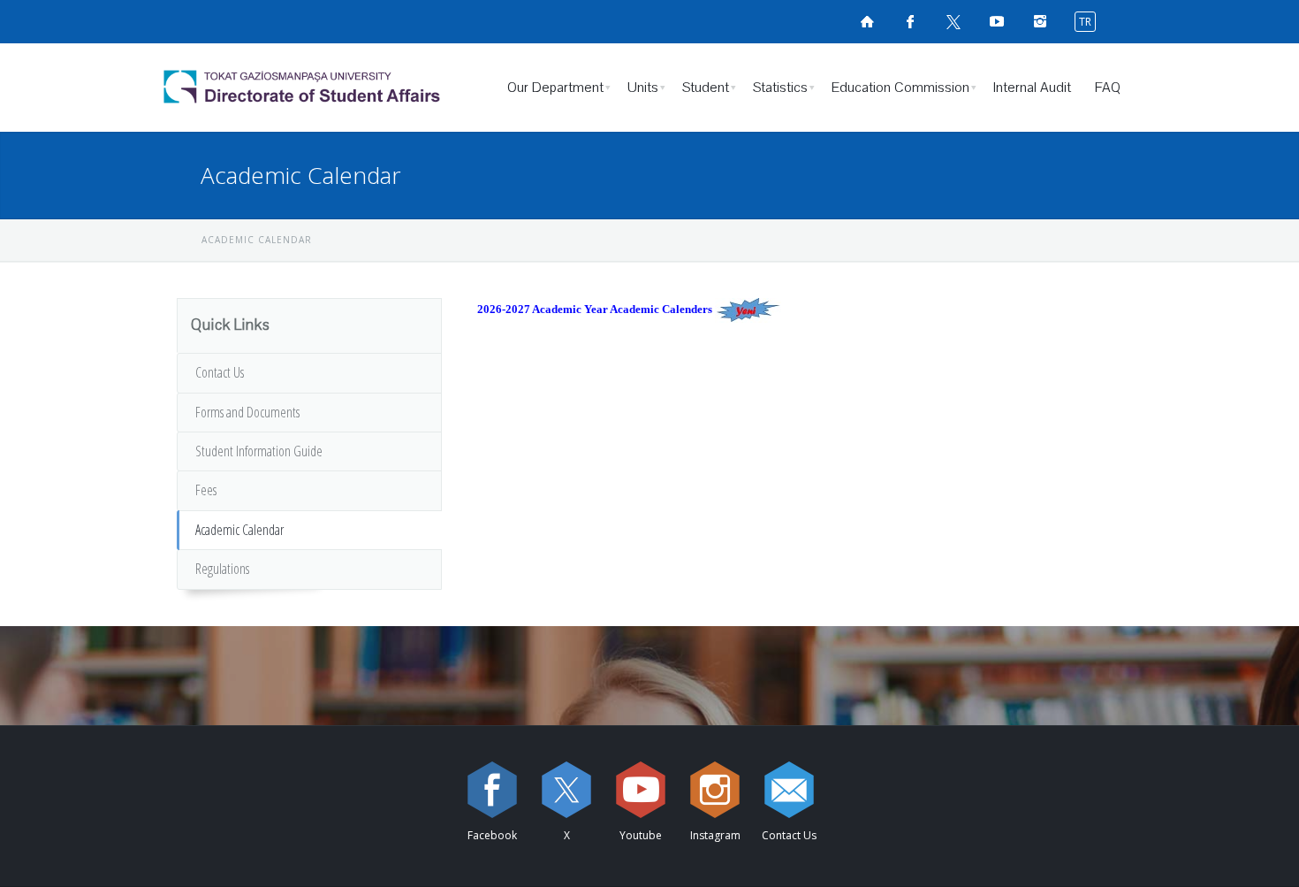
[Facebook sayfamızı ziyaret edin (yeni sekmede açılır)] (910, 21)
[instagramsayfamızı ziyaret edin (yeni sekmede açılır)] (1040, 21)
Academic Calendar (239, 529)
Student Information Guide (259, 451)
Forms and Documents (247, 412)
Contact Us (219, 372)
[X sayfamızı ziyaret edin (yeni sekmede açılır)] (953, 21)
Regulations (222, 568)
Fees (205, 490)
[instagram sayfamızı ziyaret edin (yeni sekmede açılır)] (715, 789)
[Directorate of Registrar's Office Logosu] (318, 87)
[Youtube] (640, 789)
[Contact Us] (789, 789)
